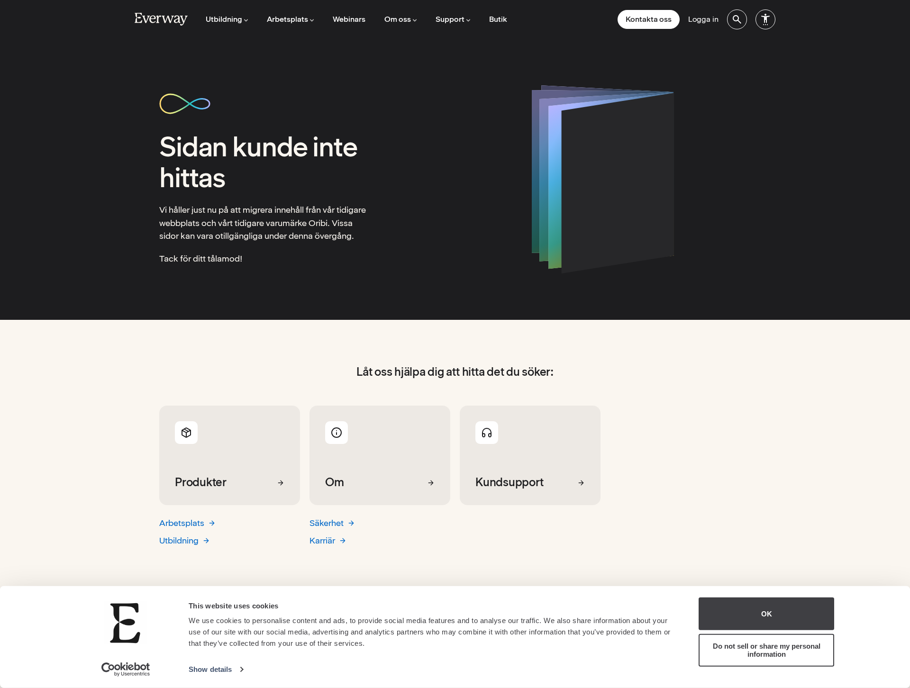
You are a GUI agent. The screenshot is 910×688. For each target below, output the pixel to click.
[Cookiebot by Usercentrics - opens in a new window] (125, 669)
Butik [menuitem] (498, 19)
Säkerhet (326, 523)
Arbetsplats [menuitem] (287, 19)
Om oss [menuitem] (397, 19)
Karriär (322, 540)
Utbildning (179, 540)
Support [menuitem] (450, 19)
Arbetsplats (181, 523)
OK (766, 614)
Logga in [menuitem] (703, 19)
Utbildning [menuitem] (224, 19)
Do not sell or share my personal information (766, 650)
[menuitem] (737, 19)
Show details (210, 669)
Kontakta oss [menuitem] (649, 19)
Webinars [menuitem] (349, 19)
